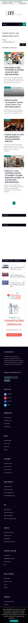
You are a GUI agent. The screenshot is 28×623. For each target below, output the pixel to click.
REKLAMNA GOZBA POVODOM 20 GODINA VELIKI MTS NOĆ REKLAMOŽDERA (14, 71)
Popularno (6, 260)
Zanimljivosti (8, 413)
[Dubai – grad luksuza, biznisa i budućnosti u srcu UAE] (5, 266)
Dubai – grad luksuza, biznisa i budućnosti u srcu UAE (17, 268)
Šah (5, 505)
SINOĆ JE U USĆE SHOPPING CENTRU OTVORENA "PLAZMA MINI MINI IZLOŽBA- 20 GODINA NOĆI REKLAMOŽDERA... (14, 176)
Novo (11, 260)
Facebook (9, 401)
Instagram (9, 394)
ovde (17, 618)
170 (25, 281)
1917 (22, 132)
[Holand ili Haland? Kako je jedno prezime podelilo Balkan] (5, 274)
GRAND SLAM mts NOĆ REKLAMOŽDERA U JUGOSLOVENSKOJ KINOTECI (14, 137)
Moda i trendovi (9, 574)
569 (25, 265)
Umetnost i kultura (10, 551)
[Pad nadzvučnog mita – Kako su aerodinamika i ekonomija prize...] (5, 282)
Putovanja (7, 459)
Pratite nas (6, 215)
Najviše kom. (17, 260)
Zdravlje (6, 528)
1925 (22, 97)
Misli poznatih (8, 482)
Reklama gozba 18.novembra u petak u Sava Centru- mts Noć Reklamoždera (14, 103)
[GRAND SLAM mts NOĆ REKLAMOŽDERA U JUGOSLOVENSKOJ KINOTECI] (14, 125)
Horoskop (5, 225)
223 (25, 273)
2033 (22, 168)
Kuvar (6, 436)
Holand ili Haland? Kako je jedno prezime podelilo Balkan (17, 276)
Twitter (8, 404)
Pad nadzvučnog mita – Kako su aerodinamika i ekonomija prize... (17, 284)
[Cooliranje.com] (14, 13)
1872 (22, 65)
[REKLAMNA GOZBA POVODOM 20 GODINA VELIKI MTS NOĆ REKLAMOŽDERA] (14, 58)
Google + (9, 397)
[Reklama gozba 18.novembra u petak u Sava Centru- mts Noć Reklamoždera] (14, 92)
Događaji (7, 53)
